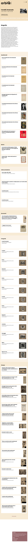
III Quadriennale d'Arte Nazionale (8, 76)
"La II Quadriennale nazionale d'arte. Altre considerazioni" (9, 479)
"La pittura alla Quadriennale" (7, 496)
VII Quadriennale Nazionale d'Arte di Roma (10, 112)
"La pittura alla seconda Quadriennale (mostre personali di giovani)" (9, 488)
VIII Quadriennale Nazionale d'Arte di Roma (10, 122)
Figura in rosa (4, 351)
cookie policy (17, 536)
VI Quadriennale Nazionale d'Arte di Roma (10, 103)
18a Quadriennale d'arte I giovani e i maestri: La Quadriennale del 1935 (8, 132)
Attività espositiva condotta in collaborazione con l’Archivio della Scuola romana (14, 182)
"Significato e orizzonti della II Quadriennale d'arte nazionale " (8, 423)
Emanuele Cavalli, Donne (6, 468)
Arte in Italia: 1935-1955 (6, 172)
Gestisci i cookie (15, 538)
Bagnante (4, 314)
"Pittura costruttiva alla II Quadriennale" (9, 441)
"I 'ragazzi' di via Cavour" (6, 225)
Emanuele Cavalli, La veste (7, 432)
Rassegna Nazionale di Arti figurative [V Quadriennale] (9, 95)
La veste (3, 296)
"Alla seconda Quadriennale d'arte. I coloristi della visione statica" (8, 506)
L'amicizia (4, 324)
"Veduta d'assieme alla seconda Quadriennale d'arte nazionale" (8, 414)
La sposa (3, 250)
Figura (3, 342)
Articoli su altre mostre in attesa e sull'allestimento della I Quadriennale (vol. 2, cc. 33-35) (10, 369)
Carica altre (14, 516)
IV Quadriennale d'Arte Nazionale (8, 85)
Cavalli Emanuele (5, 190)
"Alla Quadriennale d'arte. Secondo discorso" (8, 460)
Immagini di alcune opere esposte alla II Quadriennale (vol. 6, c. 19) (9, 387)
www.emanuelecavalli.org (4, 15)
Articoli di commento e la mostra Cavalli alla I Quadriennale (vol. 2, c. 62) (9, 377)
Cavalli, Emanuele (5, 241)
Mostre (7, 18)
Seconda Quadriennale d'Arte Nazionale (9, 66)
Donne (3, 259)
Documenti (19, 18)
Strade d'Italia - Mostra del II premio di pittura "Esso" (9, 157)
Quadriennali (3, 18)
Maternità (4, 268)
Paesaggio (4, 333)
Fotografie (23, 18)
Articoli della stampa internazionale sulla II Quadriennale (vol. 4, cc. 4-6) (10, 396)
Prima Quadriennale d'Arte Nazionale (9, 57)
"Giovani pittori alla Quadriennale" (8, 450)
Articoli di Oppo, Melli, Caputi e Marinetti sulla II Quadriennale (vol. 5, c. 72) (9, 405)
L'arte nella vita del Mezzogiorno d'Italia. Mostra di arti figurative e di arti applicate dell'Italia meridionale (10, 148)
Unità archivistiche (12, 18)
